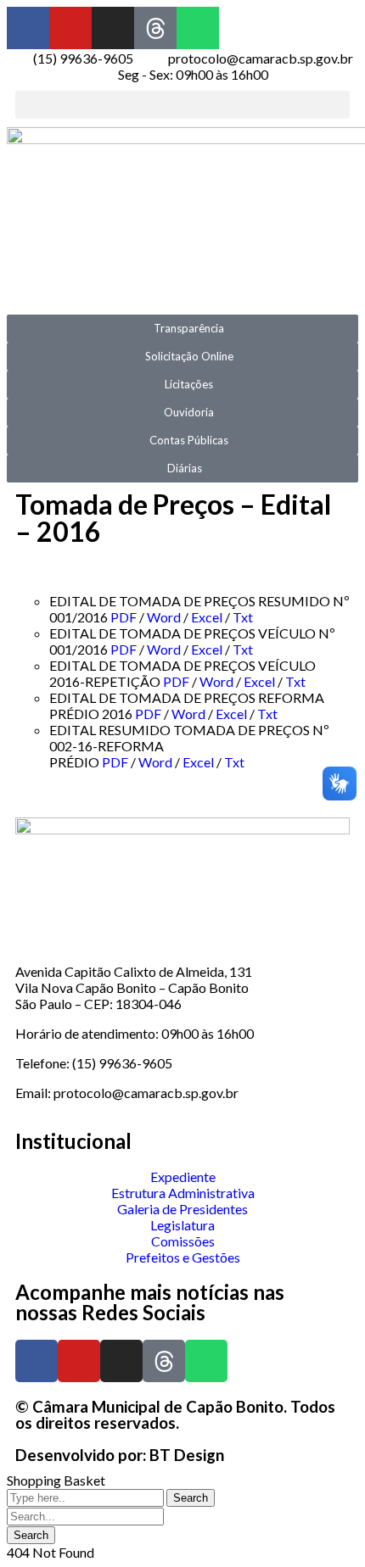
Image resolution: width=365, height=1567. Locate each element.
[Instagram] (113, 28)
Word (164, 617)
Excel (206, 617)
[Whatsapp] (198, 28)
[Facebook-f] (28, 28)
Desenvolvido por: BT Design (119, 1455)
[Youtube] (70, 28)
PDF (123, 617)
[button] (182, 105)
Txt (243, 617)
